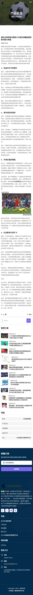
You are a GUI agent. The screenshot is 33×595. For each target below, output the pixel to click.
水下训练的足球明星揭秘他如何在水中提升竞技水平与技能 (20, 337)
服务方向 (5, 433)
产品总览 (5, 423)
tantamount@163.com (10, 564)
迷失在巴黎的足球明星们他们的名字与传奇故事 (21, 383)
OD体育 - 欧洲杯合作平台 (16, 590)
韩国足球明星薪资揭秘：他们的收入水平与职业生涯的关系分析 (20, 368)
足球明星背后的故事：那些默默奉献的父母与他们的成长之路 (20, 391)
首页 (12, 17)
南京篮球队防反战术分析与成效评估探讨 (22, 360)
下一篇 (29, 314)
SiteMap (3, 545)
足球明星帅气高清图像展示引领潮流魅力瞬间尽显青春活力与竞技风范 (19, 399)
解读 (16, 419)
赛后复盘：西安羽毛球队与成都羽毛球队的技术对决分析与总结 (20, 406)
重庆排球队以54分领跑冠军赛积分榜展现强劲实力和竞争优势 (20, 376)
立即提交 (16, 469)
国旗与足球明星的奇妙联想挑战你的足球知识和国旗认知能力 (20, 352)
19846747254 (8, 558)
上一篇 (4, 314)
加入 (16, 437)
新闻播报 (5, 428)
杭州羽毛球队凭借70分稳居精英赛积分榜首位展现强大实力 (20, 344)
